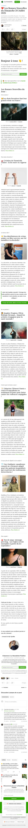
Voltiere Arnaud (7, 24)
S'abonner (17, 1)
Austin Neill (13, 340)
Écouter (24, 25)
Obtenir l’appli (20, 821)
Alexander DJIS (7, 724)
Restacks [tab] (12, 697)
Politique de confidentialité (15, 810)
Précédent (5, 687)
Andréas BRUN (13, 121)
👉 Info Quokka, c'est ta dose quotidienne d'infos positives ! (9, 764)
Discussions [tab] (14, 760)
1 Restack (16, 678)
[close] (24, 780)
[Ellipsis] (26, 709)
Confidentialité (16, 817)
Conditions (23, 817)
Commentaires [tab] (5, 697)
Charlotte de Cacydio (9, 709)
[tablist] (8, 697)
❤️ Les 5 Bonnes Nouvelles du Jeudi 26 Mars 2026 (9, 775)
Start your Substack (10, 821)
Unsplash (16, 54)
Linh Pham (13, 567)
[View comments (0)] (8, 772)
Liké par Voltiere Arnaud (10, 710)
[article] (14, 768)
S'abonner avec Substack (15, 803)
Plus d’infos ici (9, 150)
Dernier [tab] (9, 760)
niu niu (13, 185)
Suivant (23, 687)
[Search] (25, 760)
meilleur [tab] (4, 760)
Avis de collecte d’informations (18, 809)
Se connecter (24, 1)
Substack (4, 825)
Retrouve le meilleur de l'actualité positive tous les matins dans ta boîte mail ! (9, 767)
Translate (4, 5)
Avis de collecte (14, 818)
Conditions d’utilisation (21, 670)
